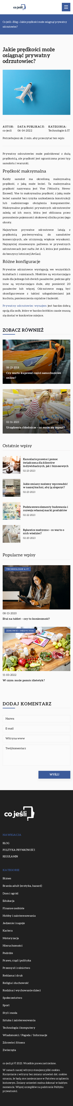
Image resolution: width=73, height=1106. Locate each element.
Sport (6, 1005)
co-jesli (7, 130)
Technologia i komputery (19, 1027)
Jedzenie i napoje (14, 923)
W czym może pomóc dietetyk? (24, 680)
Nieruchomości (13, 945)
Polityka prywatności (19, 850)
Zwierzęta (9, 1050)
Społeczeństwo (12, 997)
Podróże (8, 953)
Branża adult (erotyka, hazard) (22, 885)
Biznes (7, 878)
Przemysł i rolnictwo (16, 968)
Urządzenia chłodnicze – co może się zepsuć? (35, 427)
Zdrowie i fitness (14, 1042)
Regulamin (10, 856)
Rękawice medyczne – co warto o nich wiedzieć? (43, 532)
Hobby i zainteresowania (19, 915)
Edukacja (8, 900)
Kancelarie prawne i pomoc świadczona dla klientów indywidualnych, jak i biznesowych (46, 463)
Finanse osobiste (13, 908)
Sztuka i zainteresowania (19, 1020)
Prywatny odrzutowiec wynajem (25, 305)
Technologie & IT (59, 130)
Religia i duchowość (16, 983)
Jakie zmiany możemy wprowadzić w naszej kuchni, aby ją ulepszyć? (45, 486)
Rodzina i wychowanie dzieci (22, 990)
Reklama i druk (13, 975)
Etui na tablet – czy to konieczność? (26, 618)
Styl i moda (10, 1013)
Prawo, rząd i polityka (17, 960)
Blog (6, 843)
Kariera (8, 930)
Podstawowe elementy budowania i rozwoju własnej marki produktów (45, 509)
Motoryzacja (11, 938)
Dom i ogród (10, 893)
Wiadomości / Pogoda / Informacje (25, 1035)
